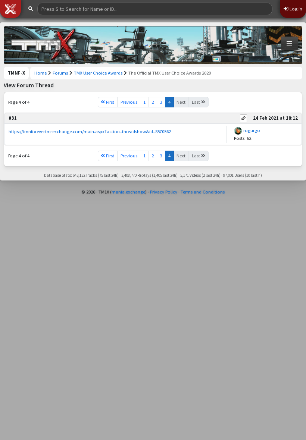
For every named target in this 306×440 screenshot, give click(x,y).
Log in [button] (295, 9)
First (109, 102)
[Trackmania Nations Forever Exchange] (43, 45)
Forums (60, 73)
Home (40, 73)
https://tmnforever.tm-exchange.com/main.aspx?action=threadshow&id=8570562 (90, 131)
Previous (129, 102)
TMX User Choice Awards (98, 73)
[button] (10, 9)
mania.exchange (128, 192)
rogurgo (251, 130)
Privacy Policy (163, 192)
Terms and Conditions (203, 192)
